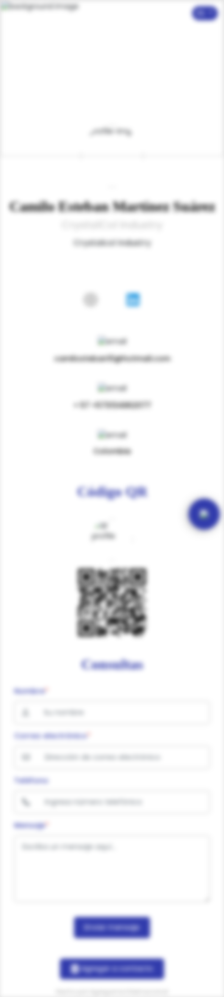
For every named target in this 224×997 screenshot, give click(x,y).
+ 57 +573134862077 (112, 405)
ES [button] (202, 13)
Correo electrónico (52, 736)
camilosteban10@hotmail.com (112, 358)
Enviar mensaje (112, 927)
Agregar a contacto (116, 968)
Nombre (31, 691)
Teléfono (31, 780)
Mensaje (31, 825)
